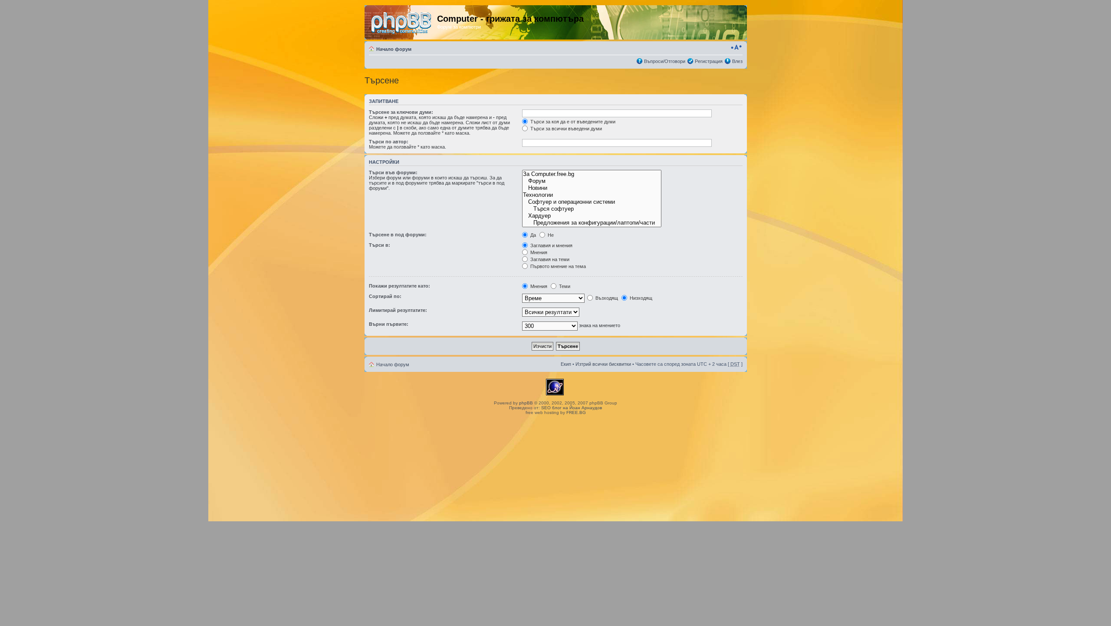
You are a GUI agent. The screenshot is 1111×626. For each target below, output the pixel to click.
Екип (566, 364)
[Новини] (592, 188)
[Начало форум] (402, 21)
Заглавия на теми (549, 259)
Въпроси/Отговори (664, 61)
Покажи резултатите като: (399, 285)
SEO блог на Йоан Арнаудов (571, 407)
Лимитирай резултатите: (398, 310)
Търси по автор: (388, 141)
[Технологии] (592, 195)
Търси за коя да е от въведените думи (572, 121)
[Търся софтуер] (592, 208)
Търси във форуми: (393, 172)
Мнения (538, 252)
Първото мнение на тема (557, 266)
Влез (737, 61)
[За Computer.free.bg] (592, 174)
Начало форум (393, 49)
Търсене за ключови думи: (401, 112)
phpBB (526, 403)
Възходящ (606, 298)
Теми (564, 286)
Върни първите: (388, 324)
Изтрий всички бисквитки (603, 364)
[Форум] (592, 181)
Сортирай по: (385, 296)
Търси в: (379, 245)
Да (532, 235)
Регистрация (709, 61)
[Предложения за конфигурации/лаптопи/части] (592, 222)
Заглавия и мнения (550, 245)
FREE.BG (576, 412)
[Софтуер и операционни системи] (592, 202)
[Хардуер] (592, 215)
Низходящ (640, 298)
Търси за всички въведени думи (565, 128)
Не (550, 235)
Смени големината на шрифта (736, 47)
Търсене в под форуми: (398, 234)
